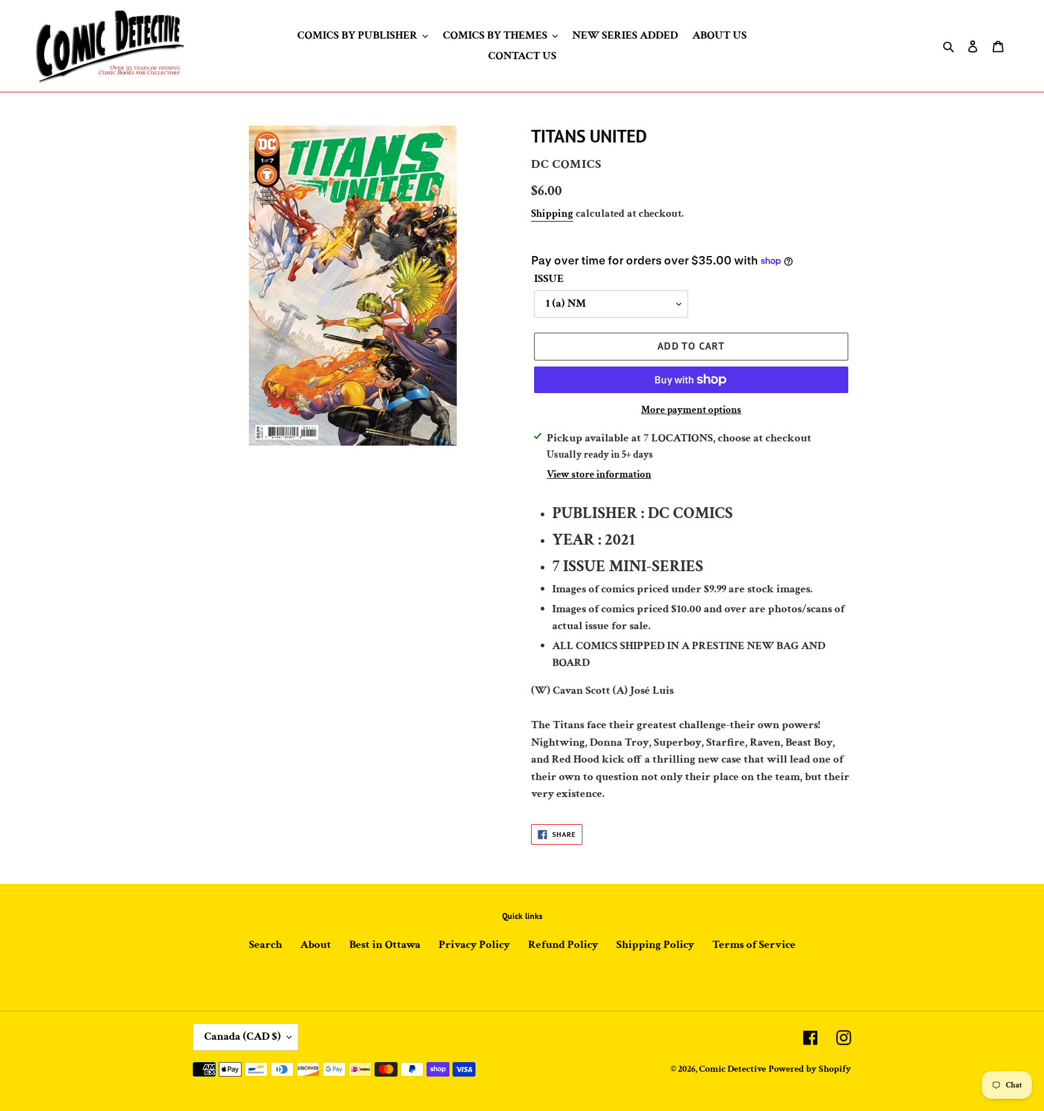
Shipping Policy (655, 944)
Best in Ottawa (384, 944)
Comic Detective (732, 1069)
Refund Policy (563, 944)
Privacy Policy (474, 944)
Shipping (552, 213)
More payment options (691, 410)
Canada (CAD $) (242, 1036)
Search (265, 944)
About (315, 944)
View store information (599, 474)
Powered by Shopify (809, 1069)
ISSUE (549, 278)
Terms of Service (754, 944)
